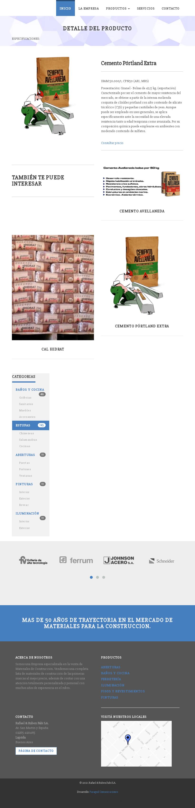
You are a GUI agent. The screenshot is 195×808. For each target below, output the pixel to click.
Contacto (171, 8)
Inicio (65, 8)
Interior (24, 492)
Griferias (25, 397)
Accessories (27, 417)
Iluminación (30, 514)
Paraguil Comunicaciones (104, 792)
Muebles (25, 410)
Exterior (24, 498)
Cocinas (24, 446)
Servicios (146, 8)
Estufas (30, 425)
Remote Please (114, 801)
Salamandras (28, 440)
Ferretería (111, 679)
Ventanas (25, 476)
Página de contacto (36, 751)
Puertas (24, 463)
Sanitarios (26, 404)
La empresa (88, 8)
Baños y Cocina (115, 673)
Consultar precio (112, 143)
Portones (25, 469)
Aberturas (30, 455)
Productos (116, 8)
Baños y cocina (30, 391)
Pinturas (30, 484)
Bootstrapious (95, 801)
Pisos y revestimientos (123, 691)
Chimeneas (26, 433)
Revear (24, 505)
